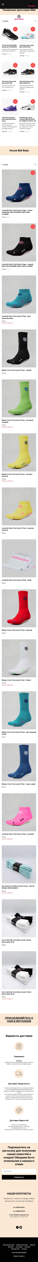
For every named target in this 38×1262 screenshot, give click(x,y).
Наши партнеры (15, 1249)
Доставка (27, 1247)
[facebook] (17, 1228)
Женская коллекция (8, 1245)
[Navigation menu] (3, 4)
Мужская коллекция (22, 1245)
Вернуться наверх (18, 1256)
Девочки (32, 1245)
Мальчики (10, 1247)
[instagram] (20, 1228)
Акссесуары (19, 1247)
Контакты (24, 1249)
